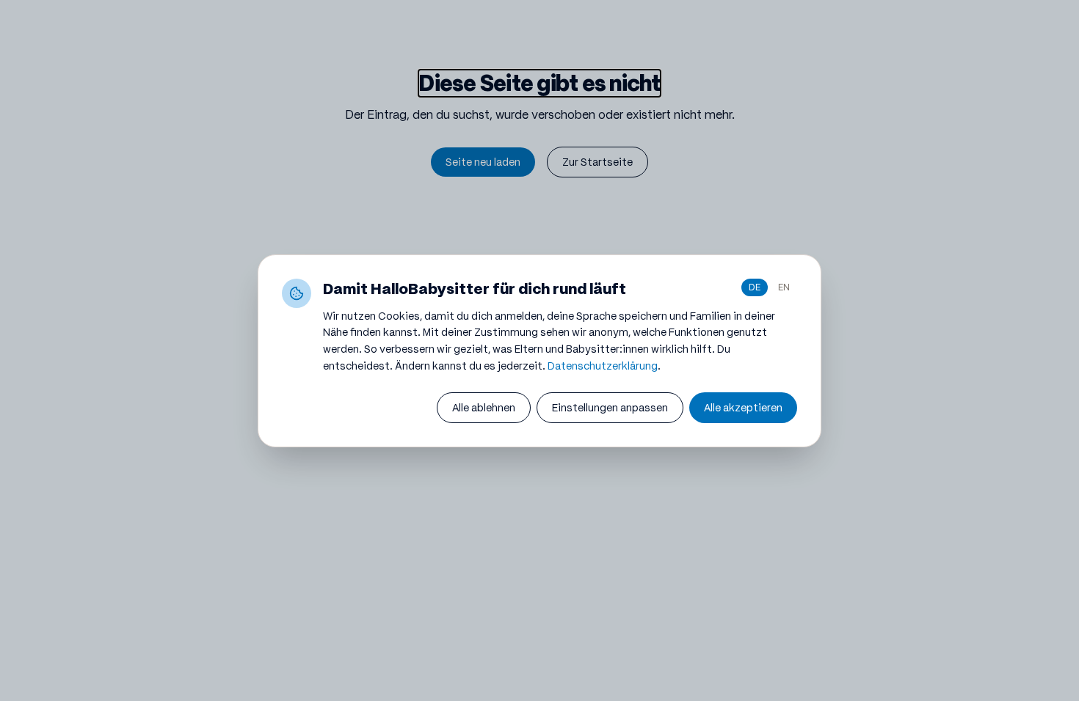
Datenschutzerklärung (603, 365)
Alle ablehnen (483, 407)
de (754, 287)
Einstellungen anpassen (610, 407)
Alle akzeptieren (743, 407)
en (784, 287)
